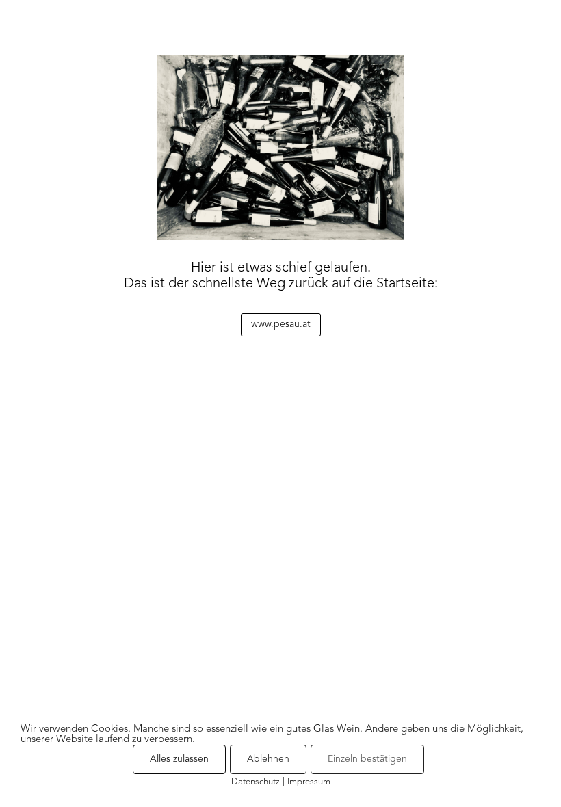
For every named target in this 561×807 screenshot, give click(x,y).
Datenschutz (255, 782)
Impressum (308, 782)
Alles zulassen (179, 759)
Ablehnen (268, 759)
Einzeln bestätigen (367, 759)
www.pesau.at (281, 324)
